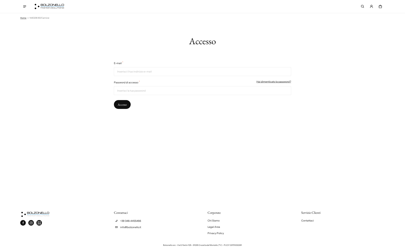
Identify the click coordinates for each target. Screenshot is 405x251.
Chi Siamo (214, 220)
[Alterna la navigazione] (24, 6)
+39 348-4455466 (130, 220)
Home (23, 18)
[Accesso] (371, 6)
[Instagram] (31, 223)
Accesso (122, 105)
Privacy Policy (216, 233)
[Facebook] (23, 223)
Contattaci (307, 220)
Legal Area (214, 226)
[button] (362, 6)
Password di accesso (127, 82)
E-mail (118, 63)
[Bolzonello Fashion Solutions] (49, 6)
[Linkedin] (39, 223)
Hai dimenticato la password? (273, 81)
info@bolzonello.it (130, 227)
